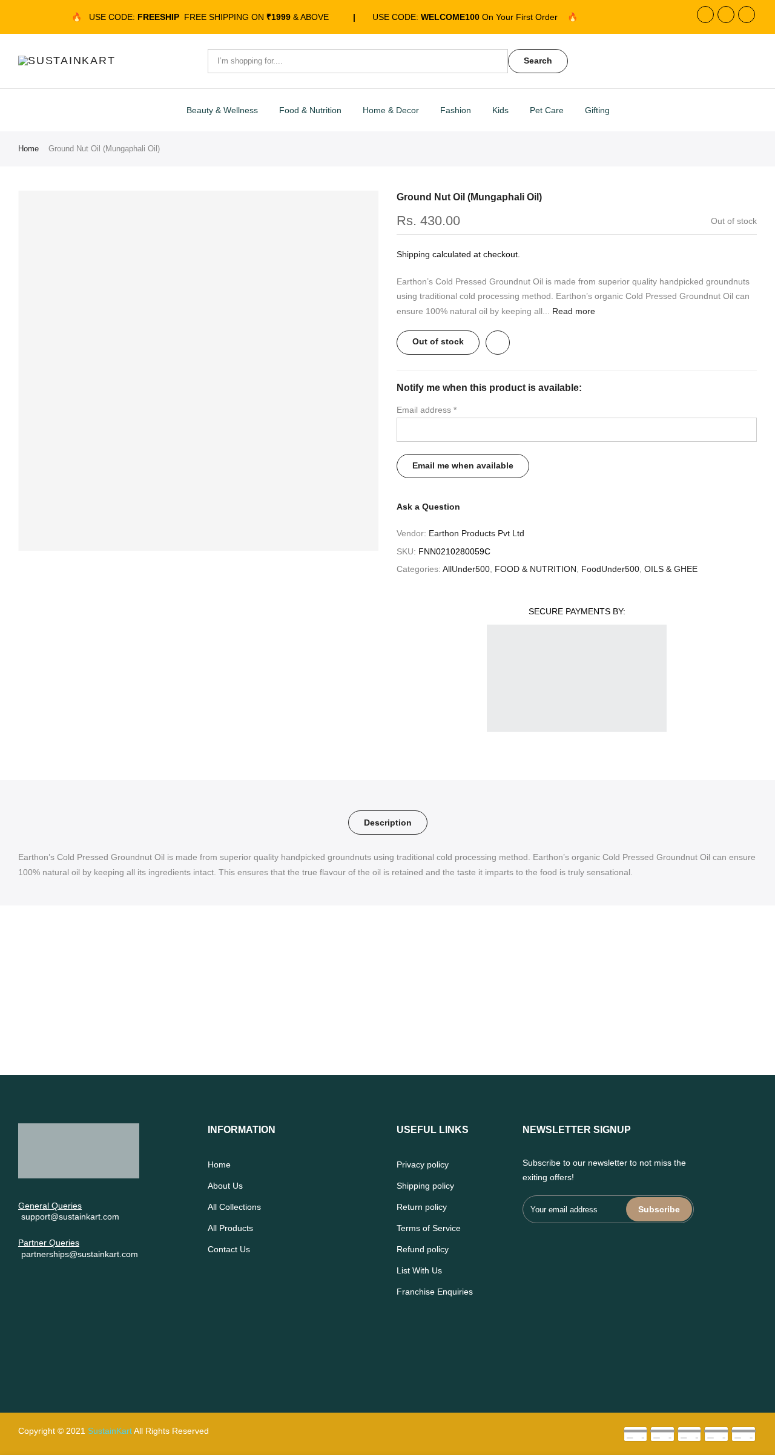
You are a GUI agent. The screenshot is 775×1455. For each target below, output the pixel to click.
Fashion (455, 110)
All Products (230, 1228)
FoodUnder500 (610, 569)
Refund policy (423, 1249)
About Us (225, 1186)
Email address (427, 410)
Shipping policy (425, 1186)
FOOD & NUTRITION (535, 569)
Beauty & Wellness (222, 110)
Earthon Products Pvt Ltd (476, 533)
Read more (572, 311)
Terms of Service (429, 1228)
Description (388, 822)
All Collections (234, 1207)
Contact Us (229, 1249)
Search (538, 60)
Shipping (413, 254)
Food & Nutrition (310, 110)
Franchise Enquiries (435, 1291)
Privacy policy (423, 1164)
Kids (500, 110)
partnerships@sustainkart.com (79, 1254)
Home (28, 148)
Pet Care (547, 110)
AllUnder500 (466, 569)
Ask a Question (428, 506)
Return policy (422, 1207)
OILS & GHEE (671, 569)
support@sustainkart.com (70, 1216)
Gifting (597, 110)
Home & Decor (391, 110)
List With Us (419, 1270)
